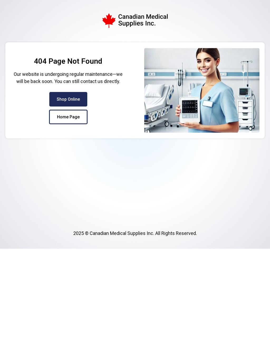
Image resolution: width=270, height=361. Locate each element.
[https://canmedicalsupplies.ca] (135, 20)
